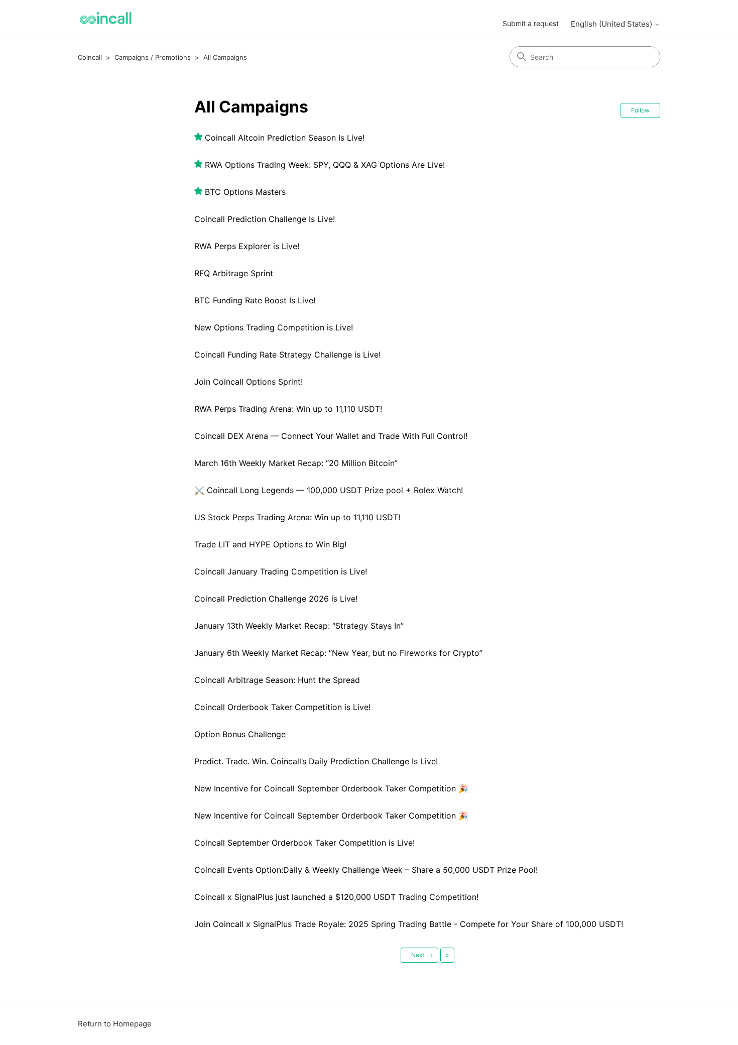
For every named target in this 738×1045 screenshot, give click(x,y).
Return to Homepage (115, 1023)
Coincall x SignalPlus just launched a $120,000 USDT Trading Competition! (336, 897)
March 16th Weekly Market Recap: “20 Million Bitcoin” (296, 463)
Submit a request (531, 23)
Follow (640, 110)
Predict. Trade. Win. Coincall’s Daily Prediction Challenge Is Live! (316, 761)
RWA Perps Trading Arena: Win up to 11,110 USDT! (288, 409)
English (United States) (612, 24)
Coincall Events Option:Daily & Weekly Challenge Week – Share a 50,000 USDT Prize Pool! (366, 870)
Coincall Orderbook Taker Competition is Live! (282, 707)
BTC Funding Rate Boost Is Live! (254, 300)
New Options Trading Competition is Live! (273, 327)
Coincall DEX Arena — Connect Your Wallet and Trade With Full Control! (330, 436)
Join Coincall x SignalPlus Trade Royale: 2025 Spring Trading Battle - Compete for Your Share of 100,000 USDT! (408, 924)
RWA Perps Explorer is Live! (246, 246)
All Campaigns (225, 57)
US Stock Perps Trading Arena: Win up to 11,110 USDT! (297, 517)
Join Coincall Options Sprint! (248, 382)
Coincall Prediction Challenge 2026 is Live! (275, 599)
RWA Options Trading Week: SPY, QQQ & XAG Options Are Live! (325, 165)
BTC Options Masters (245, 192)
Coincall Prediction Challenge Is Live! (264, 219)
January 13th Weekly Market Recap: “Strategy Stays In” (299, 626)
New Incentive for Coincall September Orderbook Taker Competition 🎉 (331, 788)
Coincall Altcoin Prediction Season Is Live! (284, 138)
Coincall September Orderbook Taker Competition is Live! (304, 843)
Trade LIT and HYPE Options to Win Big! (270, 544)
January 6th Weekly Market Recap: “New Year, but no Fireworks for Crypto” (338, 653)
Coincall (90, 57)
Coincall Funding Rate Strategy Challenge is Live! (287, 355)
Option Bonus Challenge (240, 734)
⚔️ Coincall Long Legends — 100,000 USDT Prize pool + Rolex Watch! (328, 490)
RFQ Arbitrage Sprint (233, 273)
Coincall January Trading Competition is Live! (280, 571)
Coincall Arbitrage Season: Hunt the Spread (277, 680)
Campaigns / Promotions (152, 57)
